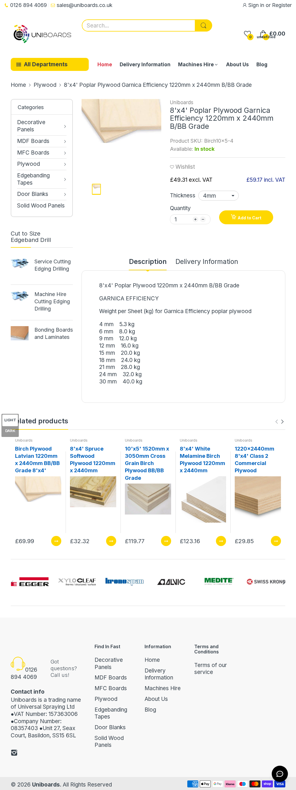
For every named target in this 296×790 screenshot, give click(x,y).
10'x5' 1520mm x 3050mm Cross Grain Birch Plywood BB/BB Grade (147, 463)
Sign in (257, 5)
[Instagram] (14, 753)
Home (152, 660)
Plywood (106, 699)
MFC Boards (111, 688)
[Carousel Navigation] (279, 421)
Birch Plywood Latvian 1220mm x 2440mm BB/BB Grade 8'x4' (37, 460)
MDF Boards (111, 677)
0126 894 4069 (24, 673)
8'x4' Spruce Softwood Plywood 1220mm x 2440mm (92, 460)
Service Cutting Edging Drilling (52, 265)
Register (282, 5)
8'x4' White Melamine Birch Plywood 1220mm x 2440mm (202, 460)
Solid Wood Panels (109, 742)
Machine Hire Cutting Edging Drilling (52, 301)
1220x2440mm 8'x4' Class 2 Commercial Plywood (254, 460)
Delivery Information (159, 674)
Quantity (180, 208)
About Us (156, 699)
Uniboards (181, 102)
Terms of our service (210, 669)
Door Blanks (110, 727)
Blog (150, 709)
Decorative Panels (109, 663)
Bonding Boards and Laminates (53, 333)
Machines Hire (163, 688)
